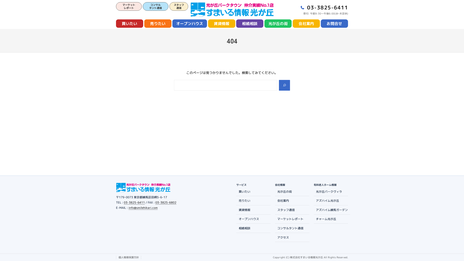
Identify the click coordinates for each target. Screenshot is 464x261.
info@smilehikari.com (143, 208)
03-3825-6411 (134, 202)
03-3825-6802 (165, 202)
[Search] (284, 85)
